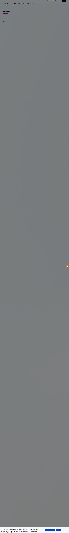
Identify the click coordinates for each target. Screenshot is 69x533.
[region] (34, 530)
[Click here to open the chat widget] (67, 266)
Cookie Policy (25, 531)
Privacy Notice (30, 531)
